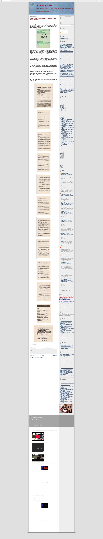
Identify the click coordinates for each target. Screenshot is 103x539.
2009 (61, 156)
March (62, 117)
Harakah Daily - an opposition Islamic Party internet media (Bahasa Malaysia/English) (67, 397)
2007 (61, 158)
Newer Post (32, 355)
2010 (61, 155)
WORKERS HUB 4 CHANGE (65, 247)
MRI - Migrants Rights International (66, 371)
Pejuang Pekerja (63, 262)
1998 (61, 167)
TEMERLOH (63, 255)
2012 (61, 153)
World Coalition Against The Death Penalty (67, 375)
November (63, 108)
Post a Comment (32, 352)
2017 (61, 147)
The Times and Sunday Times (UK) (66, 391)
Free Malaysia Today (64, 173)
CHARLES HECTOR (44, 5)
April (62, 116)
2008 (61, 157)
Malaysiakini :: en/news (65, 233)
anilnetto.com (63, 187)
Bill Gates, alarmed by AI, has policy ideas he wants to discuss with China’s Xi (67, 175)
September (63, 110)
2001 (61, 165)
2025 (61, 99)
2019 (61, 106)
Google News (63, 323)
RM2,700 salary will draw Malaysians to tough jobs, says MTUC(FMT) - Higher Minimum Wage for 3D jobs (67, 56)
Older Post (55, 355)
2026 (61, 98)
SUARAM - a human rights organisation (67, 333)
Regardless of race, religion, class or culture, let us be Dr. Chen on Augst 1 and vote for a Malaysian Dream (67, 195)
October (62, 109)
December (63, 107)
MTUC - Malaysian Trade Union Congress (67, 332)
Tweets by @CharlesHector (63, 38)
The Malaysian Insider (64, 272)
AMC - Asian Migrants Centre (65, 355)
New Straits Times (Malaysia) (65, 385)
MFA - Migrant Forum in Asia (65, 370)
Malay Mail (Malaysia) (64, 388)
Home (43, 355)
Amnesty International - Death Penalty (67, 357)
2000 (61, 166)
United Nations (63, 374)
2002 (61, 164)
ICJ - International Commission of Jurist (67, 368)
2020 (61, 105)
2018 (61, 146)
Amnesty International (64, 356)
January (62, 145)
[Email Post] (35, 344)
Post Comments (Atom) (39, 357)
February (62, 118)
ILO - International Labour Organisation (67, 369)
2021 (61, 104)
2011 (61, 154)
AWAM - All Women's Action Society (66, 322)
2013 (61, 152)
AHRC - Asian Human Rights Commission (67, 354)
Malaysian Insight (64, 211)
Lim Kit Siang (63, 193)
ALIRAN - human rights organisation (66, 321)
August (62, 111)
